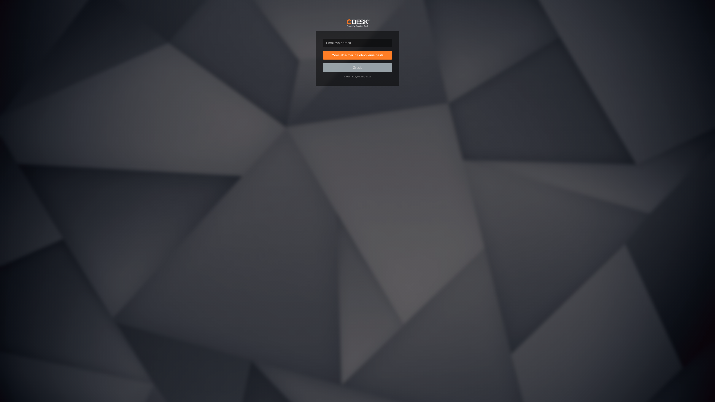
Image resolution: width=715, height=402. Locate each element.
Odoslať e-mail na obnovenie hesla (358, 55)
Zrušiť (357, 67)
